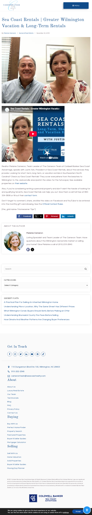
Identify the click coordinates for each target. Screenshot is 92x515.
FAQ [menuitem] (9, 405)
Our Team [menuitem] (11, 394)
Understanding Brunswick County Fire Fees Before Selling (31, 315)
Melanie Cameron (10, 33)
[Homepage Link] (11, 5)
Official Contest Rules (52, 204)
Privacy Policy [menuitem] (13, 409)
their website (21, 183)
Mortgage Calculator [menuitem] (16, 442)
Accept (78, 511)
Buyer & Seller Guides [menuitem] (16, 439)
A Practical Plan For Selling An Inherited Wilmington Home (31, 302)
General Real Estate (26, 33)
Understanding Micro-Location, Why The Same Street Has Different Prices (39, 307)
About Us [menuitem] (11, 387)
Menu (77, 5)
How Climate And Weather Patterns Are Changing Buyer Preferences (36, 319)
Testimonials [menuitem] (13, 398)
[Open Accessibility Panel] (87, 510)
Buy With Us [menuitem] (12, 424)
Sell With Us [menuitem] (12, 453)
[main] (46, 166)
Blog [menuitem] (9, 402)
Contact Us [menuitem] (12, 413)
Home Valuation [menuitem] (14, 457)
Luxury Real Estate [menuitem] (15, 390)
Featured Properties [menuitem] (16, 435)
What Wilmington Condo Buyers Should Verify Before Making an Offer (37, 311)
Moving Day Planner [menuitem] (16, 468)
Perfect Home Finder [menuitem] (16, 427)
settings (66, 513)
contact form (30, 195)
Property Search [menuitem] (14, 431)
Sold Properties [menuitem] (14, 461)
